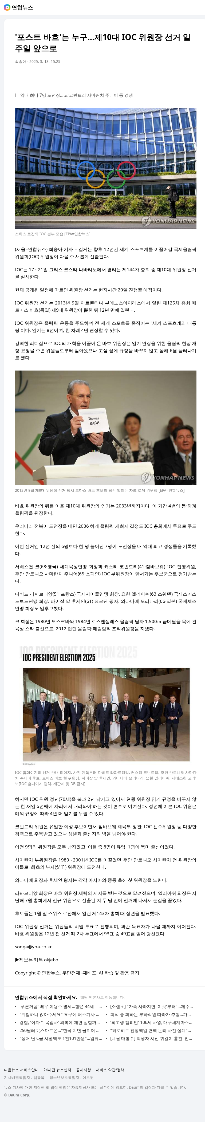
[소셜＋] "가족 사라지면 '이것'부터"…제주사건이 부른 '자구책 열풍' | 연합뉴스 (152, 1006)
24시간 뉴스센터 (57, 1069)
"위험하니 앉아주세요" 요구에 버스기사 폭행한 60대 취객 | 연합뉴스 (61, 1014)
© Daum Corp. (17, 1095)
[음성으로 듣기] (159, 76)
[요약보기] (148, 76)
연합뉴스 (22, 7)
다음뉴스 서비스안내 (21, 1069)
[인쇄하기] (191, 76)
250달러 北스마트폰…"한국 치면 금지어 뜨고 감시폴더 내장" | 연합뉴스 (61, 1030)
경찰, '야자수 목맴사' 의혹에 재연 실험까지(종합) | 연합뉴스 (61, 1022)
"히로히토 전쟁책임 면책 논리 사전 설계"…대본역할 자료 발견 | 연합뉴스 (152, 1030)
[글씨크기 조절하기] (180, 76)
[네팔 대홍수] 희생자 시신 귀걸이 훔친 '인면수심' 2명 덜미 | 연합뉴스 (152, 1038)
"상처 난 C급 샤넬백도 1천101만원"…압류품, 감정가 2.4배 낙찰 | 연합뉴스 (61, 1038)
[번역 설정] (169, 76)
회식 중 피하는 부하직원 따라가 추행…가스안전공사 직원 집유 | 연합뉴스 (152, 1014)
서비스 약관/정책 (110, 1069)
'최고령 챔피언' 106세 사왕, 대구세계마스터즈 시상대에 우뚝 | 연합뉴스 (152, 1022)
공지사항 (83, 1069)
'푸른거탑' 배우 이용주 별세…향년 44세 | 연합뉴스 (61, 1006)
